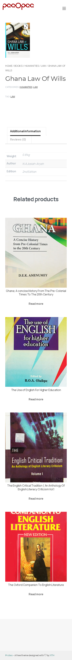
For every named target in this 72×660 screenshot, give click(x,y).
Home (8, 65)
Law (43, 65)
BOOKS (18, 65)
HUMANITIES (32, 65)
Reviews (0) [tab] (18, 139)
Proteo (9, 655)
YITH (52, 655)
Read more (36, 304)
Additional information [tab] (25, 131)
